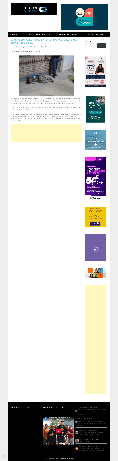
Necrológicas (77, 34)
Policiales (52, 34)
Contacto (89, 34)
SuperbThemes (70, 458)
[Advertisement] (46, 133)
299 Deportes (40, 34)
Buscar (88, 41)
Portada (13, 34)
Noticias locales (26, 34)
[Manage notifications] (4, 456)
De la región (64, 34)
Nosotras (99, 34)
